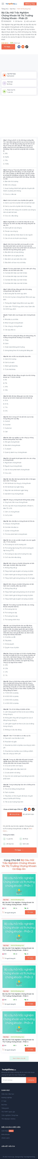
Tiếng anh (5, 1108)
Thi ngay (30, 912)
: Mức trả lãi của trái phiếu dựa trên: (17, 356)
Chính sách (5, 1138)
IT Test (3, 1101)
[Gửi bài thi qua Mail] (23, 46)
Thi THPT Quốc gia (8, 1112)
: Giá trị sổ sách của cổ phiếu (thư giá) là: (18, 200)
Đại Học (4, 1105)
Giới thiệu (7, 1131)
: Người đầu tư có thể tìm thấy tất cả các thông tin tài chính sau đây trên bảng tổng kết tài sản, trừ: (19, 223)
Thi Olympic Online (8, 1119)
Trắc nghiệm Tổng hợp (9, 1115)
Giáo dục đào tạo (7, 1094)
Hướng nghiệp (6, 1097)
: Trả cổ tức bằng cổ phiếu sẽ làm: (16, 709)
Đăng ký (31, 1080)
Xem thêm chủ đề (19, 1058)
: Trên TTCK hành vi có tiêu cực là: (16, 735)
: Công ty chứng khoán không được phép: (19, 500)
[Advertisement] (19, 60)
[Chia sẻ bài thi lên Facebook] (19, 46)
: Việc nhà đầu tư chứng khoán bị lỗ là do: (19, 521)
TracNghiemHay (29, 1157)
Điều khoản (5, 1134)
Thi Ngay (7, 47)
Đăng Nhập (15, 814)
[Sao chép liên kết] (26, 46)
